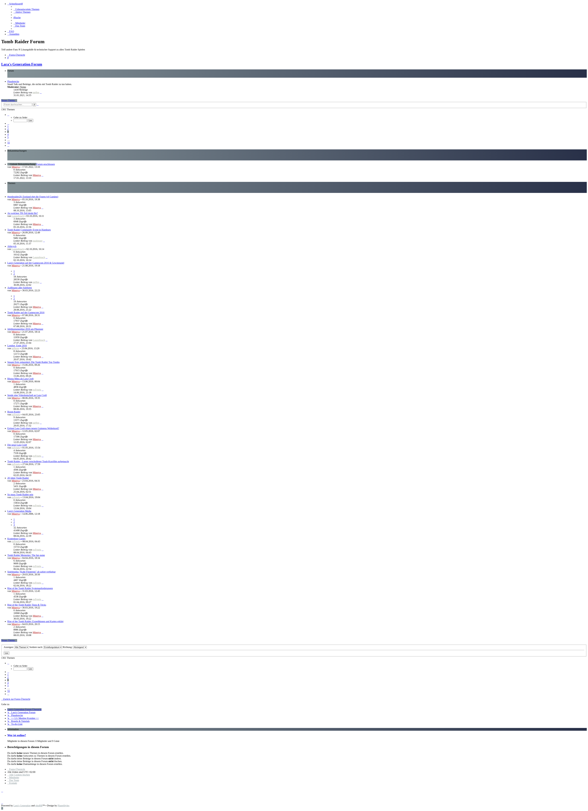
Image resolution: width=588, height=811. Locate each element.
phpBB (38, 805)
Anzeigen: (9, 647)
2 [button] (8, 129)
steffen (36, 92)
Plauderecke (13, 81)
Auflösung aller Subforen (19, 287)
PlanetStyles (63, 805)
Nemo (23, 87)
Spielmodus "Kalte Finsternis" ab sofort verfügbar (31, 571)
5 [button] (8, 137)
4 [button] (8, 134)
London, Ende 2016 (17, 345)
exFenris (37, 389)
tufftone (15, 348)
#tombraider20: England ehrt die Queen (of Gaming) (32, 196)
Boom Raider (13, 411)
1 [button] (8, 126)
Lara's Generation (22, 805)
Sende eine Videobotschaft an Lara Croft (27, 395)
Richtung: (68, 647)
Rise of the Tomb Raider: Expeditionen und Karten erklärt (35, 621)
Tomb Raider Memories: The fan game (26, 555)
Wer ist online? (16, 735)
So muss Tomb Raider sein (20, 494)
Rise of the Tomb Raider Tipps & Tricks (26, 605)
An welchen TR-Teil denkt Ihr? (22, 213)
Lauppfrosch (18, 216)
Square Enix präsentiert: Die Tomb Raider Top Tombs (33, 362)
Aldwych (11, 246)
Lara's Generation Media (19, 511)
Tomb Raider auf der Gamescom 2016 (25, 312)
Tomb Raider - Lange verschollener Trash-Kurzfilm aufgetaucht (38, 461)
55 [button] (8, 142)
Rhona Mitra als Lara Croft (20, 378)
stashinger (37, 240)
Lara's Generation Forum (21, 64)
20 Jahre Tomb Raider (18, 478)
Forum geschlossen (45, 164)
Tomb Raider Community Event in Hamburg (29, 229)
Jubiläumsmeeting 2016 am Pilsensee (25, 329)
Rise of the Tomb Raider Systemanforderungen (30, 588)
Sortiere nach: (36, 647)
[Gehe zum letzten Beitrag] (42, 175)
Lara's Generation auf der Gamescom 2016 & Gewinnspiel (35, 263)
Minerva (16, 167)
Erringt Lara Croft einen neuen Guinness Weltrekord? (33, 428)
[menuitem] (26, 9)
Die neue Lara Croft (17, 445)
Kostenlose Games (16, 538)
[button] (8, 114)
